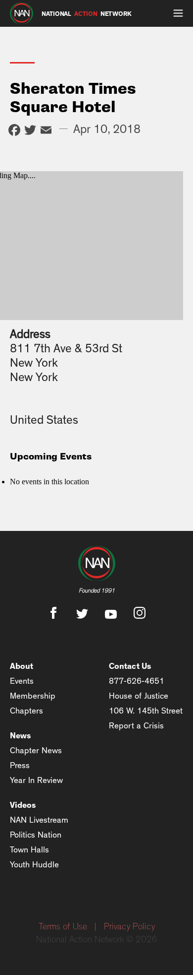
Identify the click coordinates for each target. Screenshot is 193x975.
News (20, 735)
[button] (178, 13)
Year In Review (36, 780)
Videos (23, 805)
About (21, 666)
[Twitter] (30, 131)
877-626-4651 (136, 681)
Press (20, 765)
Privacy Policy (129, 926)
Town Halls (29, 849)
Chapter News (36, 750)
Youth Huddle (34, 864)
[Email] (46, 131)
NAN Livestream (39, 820)
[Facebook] (14, 131)
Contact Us (130, 666)
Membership (32, 696)
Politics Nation (35, 835)
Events (22, 681)
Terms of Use (63, 926)
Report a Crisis (136, 725)
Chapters (26, 711)
